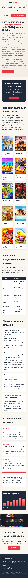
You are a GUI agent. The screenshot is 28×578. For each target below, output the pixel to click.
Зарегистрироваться (19, 15)
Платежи (11, 12)
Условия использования (7, 568)
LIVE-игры (19, 7)
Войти (6, 15)
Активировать (14, 98)
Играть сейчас (8, 71)
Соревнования (11, 7)
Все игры (4, 7)
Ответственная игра (6, 570)
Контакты (17, 12)
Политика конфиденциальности (9, 567)
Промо (25, 6)
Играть (15, 547)
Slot (14, 2)
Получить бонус (21, 71)
